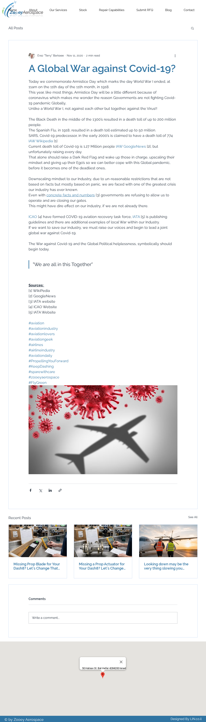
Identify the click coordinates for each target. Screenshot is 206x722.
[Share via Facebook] (30, 490)
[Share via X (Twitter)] (40, 490)
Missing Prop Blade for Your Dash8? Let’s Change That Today (36, 566)
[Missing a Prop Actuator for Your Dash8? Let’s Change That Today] (103, 541)
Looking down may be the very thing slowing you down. (166, 566)
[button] (192, 28)
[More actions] (175, 55)
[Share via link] (60, 490)
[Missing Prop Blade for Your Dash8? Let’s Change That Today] (38, 541)
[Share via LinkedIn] (50, 490)
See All (193, 517)
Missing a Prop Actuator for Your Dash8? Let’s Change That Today (102, 566)
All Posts (15, 28)
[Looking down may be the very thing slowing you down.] (168, 541)
